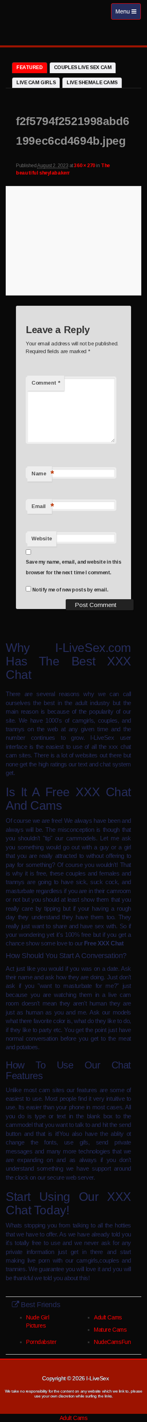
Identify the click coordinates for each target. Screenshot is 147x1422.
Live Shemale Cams (92, 82)
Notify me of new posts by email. (70, 590)
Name (41, 473)
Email (41, 506)
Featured (29, 67)
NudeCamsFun (112, 1342)
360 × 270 (84, 165)
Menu (128, 14)
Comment (45, 383)
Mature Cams (110, 1329)
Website (41, 538)
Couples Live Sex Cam (83, 67)
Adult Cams (108, 1317)
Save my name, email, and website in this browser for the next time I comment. (73, 567)
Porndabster (41, 1342)
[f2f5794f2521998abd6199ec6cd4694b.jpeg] (73, 239)
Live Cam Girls (36, 82)
